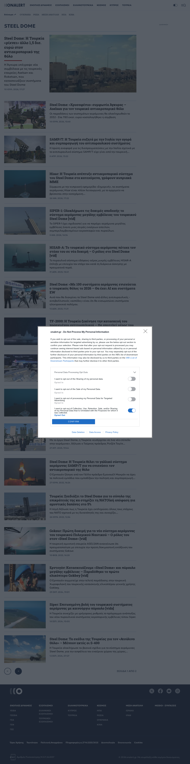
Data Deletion (78, 432)
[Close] (146, 332)
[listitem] (95, 372)
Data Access (95, 432)
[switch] (132, 379)
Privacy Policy (111, 432)
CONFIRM (73, 421)
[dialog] (95, 382)
